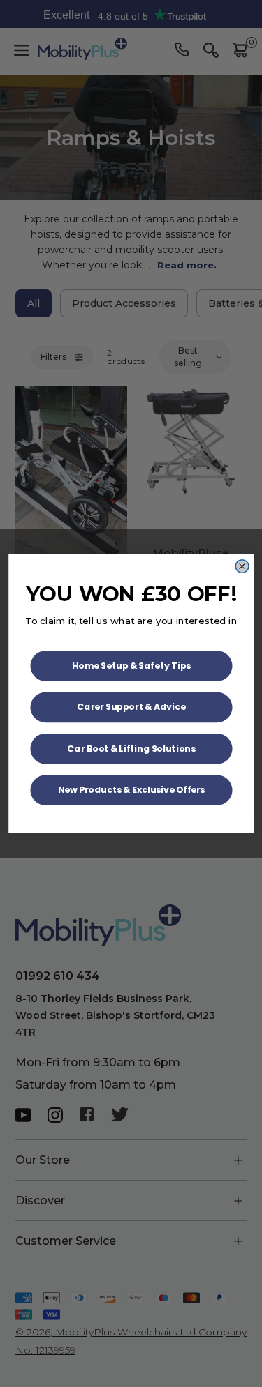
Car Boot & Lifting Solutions (131, 748)
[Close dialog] (242, 566)
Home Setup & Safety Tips (130, 666)
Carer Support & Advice (131, 707)
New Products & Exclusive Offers (131, 790)
